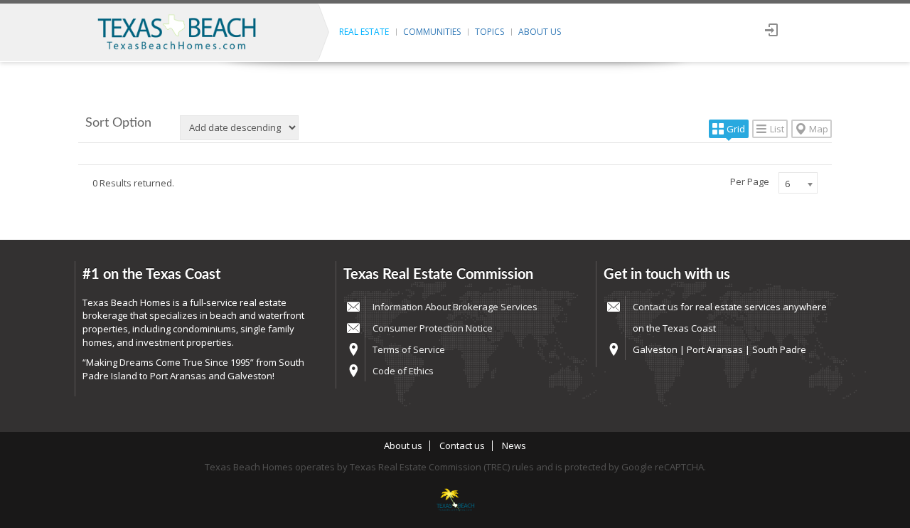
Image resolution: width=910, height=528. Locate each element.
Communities (432, 32)
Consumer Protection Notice (433, 328)
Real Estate (364, 32)
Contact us (655, 306)
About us (539, 32)
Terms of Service (409, 349)
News (514, 445)
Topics (489, 32)
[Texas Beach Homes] (455, 501)
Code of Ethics (403, 370)
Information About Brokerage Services (455, 306)
